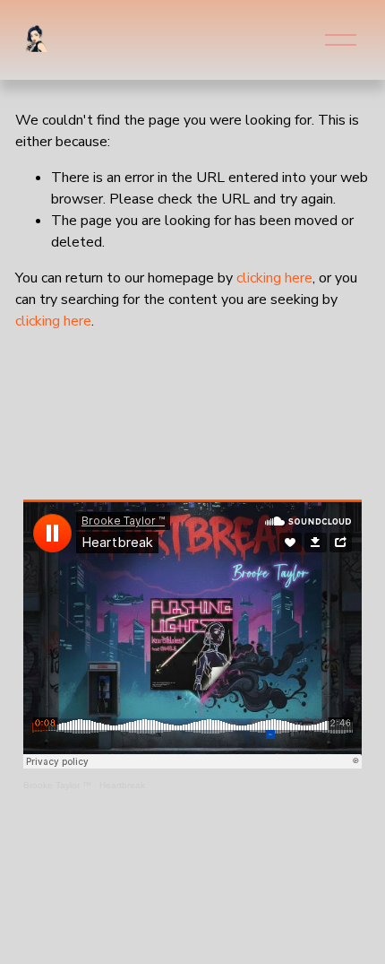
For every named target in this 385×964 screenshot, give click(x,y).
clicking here (274, 278)
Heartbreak (122, 785)
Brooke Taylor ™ (57, 785)
